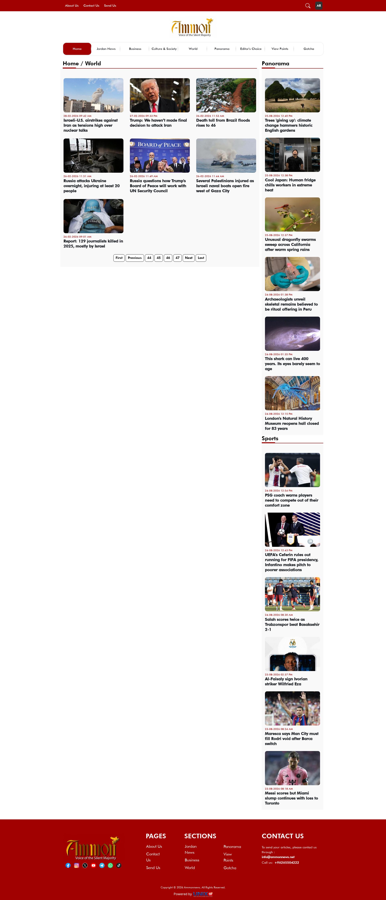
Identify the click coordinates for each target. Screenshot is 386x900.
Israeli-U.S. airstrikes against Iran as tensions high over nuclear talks (91, 125)
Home (77, 49)
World (193, 49)
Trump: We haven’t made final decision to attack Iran (158, 123)
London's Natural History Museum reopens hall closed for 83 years (292, 423)
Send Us (110, 5)
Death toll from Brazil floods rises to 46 (223, 123)
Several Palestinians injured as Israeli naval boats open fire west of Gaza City (225, 185)
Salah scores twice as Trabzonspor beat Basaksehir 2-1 (292, 624)
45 (159, 258)
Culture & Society (164, 49)
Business (135, 49)
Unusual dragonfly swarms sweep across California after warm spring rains (290, 244)
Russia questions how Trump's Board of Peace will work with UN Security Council (158, 185)
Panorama (222, 49)
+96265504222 (286, 862)
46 (168, 258)
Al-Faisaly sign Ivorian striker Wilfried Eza (286, 681)
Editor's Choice (251, 49)
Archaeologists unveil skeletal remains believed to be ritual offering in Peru (291, 304)
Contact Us (91, 5)
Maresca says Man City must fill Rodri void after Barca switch (291, 738)
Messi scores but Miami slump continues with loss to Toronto (291, 798)
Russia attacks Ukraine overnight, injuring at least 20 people (92, 185)
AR (319, 5)
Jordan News (106, 49)
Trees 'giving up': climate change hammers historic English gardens (288, 125)
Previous (135, 258)
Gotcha (309, 49)
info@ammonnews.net (278, 857)
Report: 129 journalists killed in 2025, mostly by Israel (93, 243)
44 (149, 258)
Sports (270, 438)
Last (201, 258)
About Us (72, 5)
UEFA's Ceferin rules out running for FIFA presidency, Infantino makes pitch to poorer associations (291, 562)
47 (178, 258)
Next (188, 258)
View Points (280, 49)
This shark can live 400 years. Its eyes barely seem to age (292, 363)
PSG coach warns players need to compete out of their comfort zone (291, 500)
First (119, 258)
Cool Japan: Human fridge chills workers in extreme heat (290, 185)
